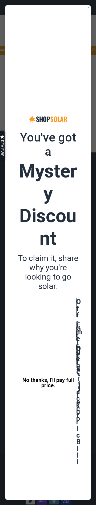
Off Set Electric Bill (76, 354)
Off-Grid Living (76, 307)
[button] (2, 145)
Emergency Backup (76, 331)
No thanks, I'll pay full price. (48, 383)
